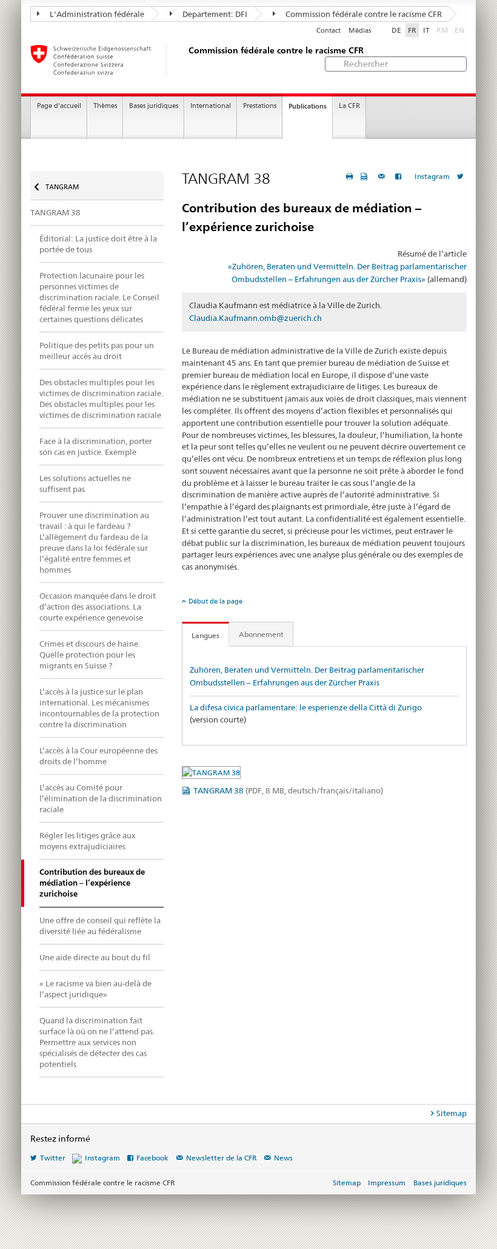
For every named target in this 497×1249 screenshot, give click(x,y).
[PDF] (365, 176)
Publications (308, 106)
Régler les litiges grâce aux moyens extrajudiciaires (87, 840)
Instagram (432, 176)
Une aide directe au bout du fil (94, 957)
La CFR (349, 106)
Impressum (386, 1182)
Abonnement (261, 634)
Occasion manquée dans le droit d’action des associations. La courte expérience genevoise (97, 606)
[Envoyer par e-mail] (383, 176)
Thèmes (105, 106)
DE (396, 30)
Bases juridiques (153, 106)
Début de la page (215, 601)
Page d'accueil (59, 106)
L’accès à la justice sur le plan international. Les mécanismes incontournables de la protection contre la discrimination (99, 708)
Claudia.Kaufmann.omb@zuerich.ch (255, 318)
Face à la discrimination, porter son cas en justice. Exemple (95, 446)
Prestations (259, 106)
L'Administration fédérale (96, 14)
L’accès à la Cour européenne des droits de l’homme (98, 756)
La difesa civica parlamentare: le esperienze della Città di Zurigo (306, 707)
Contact (328, 31)
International (210, 106)
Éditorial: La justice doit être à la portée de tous (98, 244)
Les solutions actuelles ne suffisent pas (85, 483)
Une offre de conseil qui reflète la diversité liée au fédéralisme (100, 925)
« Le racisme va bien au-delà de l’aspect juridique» (95, 988)
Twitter (52, 1157)
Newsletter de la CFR (221, 1157)
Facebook (152, 1157)
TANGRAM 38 (288, 790)
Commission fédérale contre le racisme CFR (363, 14)
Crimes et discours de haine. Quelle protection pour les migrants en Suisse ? (89, 654)
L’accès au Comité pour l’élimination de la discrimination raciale (100, 798)
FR (412, 30)
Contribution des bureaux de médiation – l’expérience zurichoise (92, 883)
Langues (205, 635)
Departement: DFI (214, 14)
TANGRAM (61, 187)
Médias (360, 31)
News (283, 1157)
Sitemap (451, 1113)
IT (426, 30)
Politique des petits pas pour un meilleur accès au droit (96, 350)
